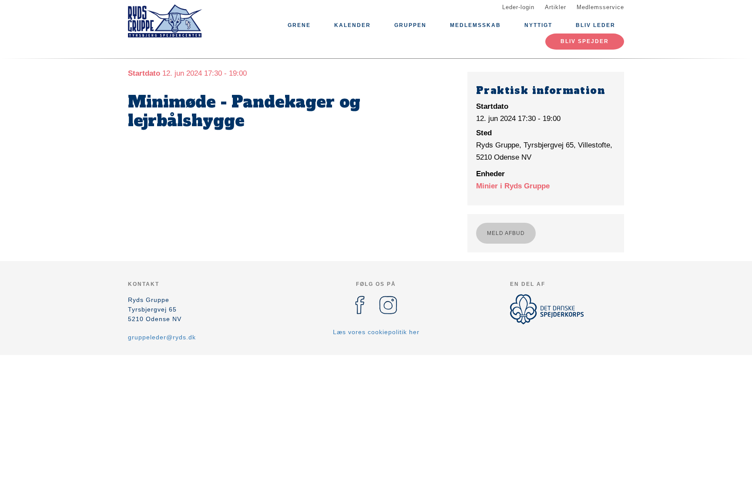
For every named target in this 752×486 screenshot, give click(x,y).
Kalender (352, 25)
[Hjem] (167, 20)
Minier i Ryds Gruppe (513, 186)
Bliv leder (595, 25)
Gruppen (410, 25)
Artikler (555, 7)
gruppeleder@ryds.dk (162, 337)
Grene (299, 25)
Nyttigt (538, 25)
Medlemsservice (600, 7)
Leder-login (518, 7)
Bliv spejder (585, 41)
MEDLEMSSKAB (475, 25)
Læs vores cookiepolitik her (376, 331)
